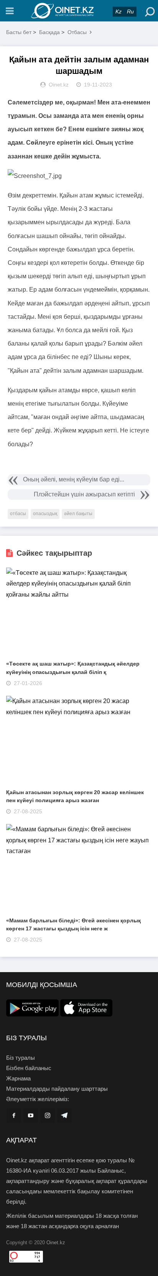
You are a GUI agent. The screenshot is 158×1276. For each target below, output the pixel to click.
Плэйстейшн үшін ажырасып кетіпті (84, 494)
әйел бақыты (78, 513)
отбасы (18, 513)
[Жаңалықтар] (79, 10)
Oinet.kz (55, 1242)
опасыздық (45, 513)
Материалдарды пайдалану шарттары (57, 1088)
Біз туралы (20, 1057)
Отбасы (77, 32)
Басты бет (18, 32)
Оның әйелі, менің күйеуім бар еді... (73, 479)
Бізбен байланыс (28, 1068)
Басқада (49, 32)
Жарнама (18, 1078)
